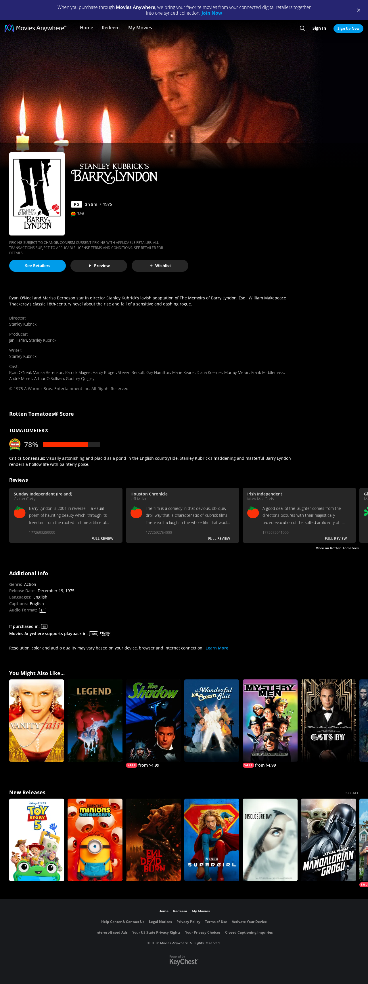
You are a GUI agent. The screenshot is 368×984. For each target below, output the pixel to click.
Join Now (212, 13)
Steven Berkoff (131, 372)
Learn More (217, 648)
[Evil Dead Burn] (153, 840)
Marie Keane (183, 372)
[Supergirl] (211, 840)
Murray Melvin (236, 372)
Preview (102, 265)
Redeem (111, 27)
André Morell (20, 378)
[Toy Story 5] (36, 840)
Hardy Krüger (104, 372)
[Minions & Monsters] (95, 840)
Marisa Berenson (48, 372)
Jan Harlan (18, 340)
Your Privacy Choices (203, 932)
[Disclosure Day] (270, 840)
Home (86, 27)
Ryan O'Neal (20, 372)
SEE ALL (352, 793)
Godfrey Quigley (80, 378)
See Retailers (37, 265)
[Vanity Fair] (36, 720)
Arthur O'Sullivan (49, 378)
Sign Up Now (348, 28)
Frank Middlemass (267, 372)
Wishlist (163, 265)
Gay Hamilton (158, 372)
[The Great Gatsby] (328, 720)
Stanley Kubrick (23, 324)
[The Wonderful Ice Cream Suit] (211, 720)
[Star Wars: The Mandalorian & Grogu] (328, 840)
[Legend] (95, 720)
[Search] (302, 28)
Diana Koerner (209, 372)
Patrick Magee (78, 372)
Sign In (319, 28)
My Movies (140, 27)
